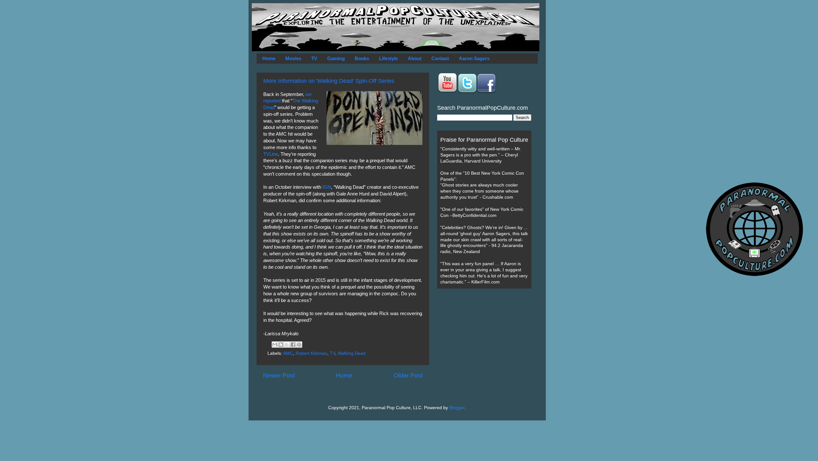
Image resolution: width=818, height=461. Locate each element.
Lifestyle (388, 58)
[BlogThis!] (281, 344)
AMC (288, 353)
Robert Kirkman (311, 353)
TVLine (270, 154)
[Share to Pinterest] (299, 344)
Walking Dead (352, 353)
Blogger (457, 407)
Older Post (408, 375)
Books (362, 58)
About (414, 58)
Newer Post (279, 375)
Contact (440, 58)
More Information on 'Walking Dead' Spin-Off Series (328, 81)
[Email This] (275, 344)
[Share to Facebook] (293, 344)
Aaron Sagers (474, 58)
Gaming (336, 58)
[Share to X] (287, 344)
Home (268, 58)
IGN (326, 187)
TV (314, 58)
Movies (293, 58)
